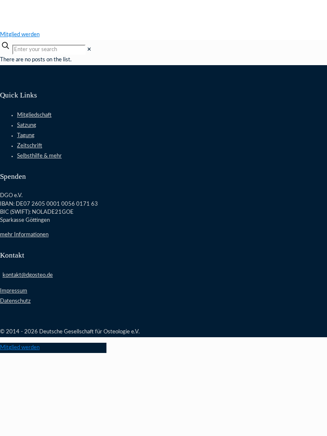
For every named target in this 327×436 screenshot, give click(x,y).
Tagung (25, 135)
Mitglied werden (20, 34)
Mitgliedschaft (34, 115)
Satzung (26, 125)
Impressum (13, 291)
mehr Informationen (24, 235)
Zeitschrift (29, 146)
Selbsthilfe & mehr (39, 156)
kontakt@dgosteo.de (28, 275)
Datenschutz (15, 301)
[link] (89, 49)
